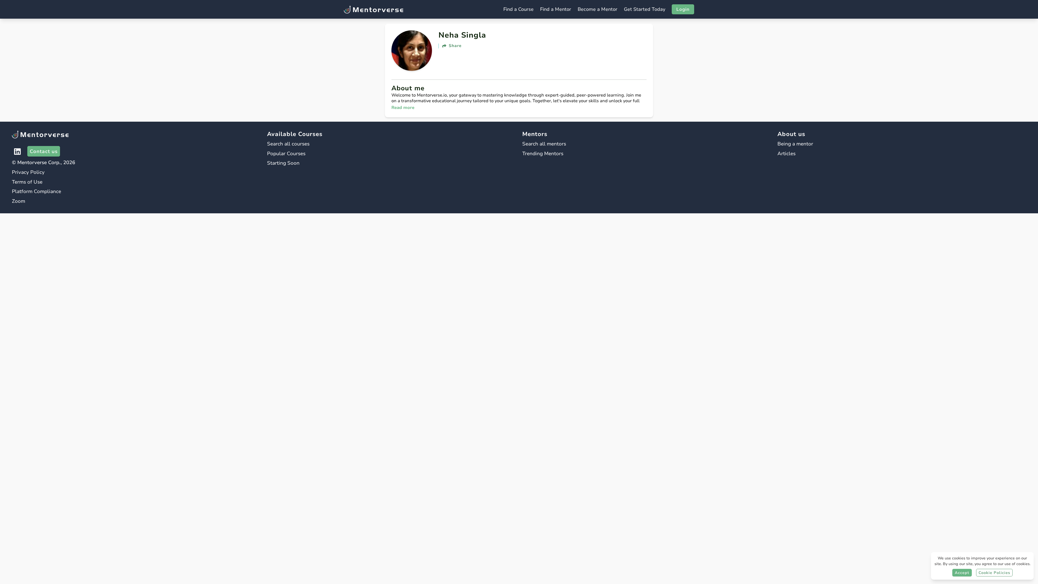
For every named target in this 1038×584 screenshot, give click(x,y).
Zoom (18, 201)
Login (683, 9)
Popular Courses (286, 153)
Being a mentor (795, 143)
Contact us (44, 151)
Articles (786, 153)
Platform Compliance (36, 191)
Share (455, 45)
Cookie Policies (994, 572)
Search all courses (288, 143)
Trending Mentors (542, 153)
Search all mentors (544, 143)
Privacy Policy (28, 172)
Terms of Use (27, 181)
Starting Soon (283, 163)
